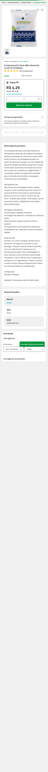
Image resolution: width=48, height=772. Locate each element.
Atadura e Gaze (26, 2)
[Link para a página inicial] (4, 2)
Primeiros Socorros (13, 2)
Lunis (9, 302)
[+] (38, 98)
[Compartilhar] (42, 9)
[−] (9, 98)
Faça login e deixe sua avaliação (32, 344)
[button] (24, 28)
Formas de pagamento (14, 94)
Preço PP (14, 82)
